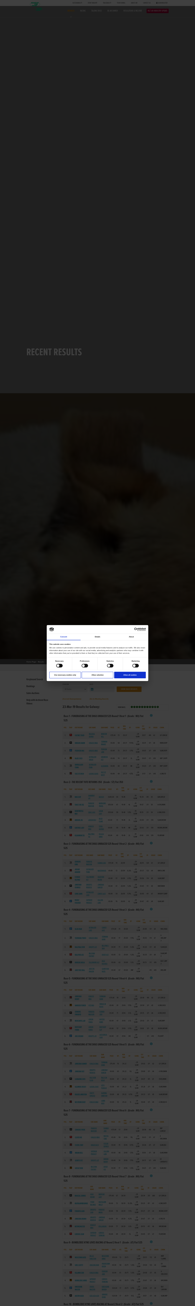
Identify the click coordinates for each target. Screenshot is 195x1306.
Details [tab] (97, 637)
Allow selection (98, 675)
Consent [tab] (63, 637)
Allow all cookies (130, 675)
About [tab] (131, 637)
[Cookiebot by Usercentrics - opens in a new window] (136, 629)
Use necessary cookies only (65, 675)
